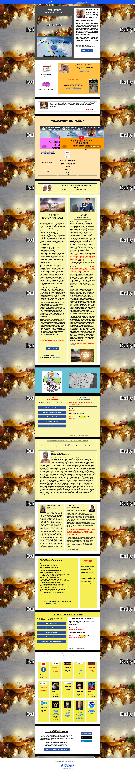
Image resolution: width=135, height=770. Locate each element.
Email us (83, 577)
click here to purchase (73, 87)
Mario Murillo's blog (67, 715)
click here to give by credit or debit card (56, 749)
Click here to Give (87, 50)
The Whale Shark (52, 417)
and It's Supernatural (79, 718)
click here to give (84, 71)
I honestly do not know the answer (52, 426)
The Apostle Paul (51, 627)
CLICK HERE (55, 357)
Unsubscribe (57, 761)
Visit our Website (53, 348)
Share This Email (87, 733)
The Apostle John (51, 623)
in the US (78, 88)
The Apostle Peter (51, 637)
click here (46, 76)
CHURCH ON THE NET (47, 152)
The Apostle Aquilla (51, 632)
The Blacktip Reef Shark (52, 421)
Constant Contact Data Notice (74, 761)
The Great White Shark (52, 408)
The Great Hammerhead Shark (52, 412)
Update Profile (64, 761)
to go (79, 672)
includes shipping (71, 88)
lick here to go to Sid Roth (79, 714)
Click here (42, 89)
